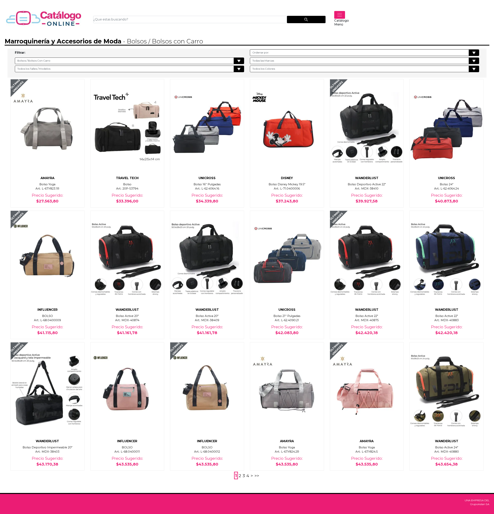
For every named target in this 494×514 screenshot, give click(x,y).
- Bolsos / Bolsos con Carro (162, 41)
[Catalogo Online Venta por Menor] (43, 19)
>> (257, 475)
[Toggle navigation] (339, 15)
